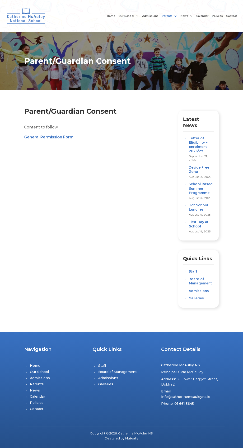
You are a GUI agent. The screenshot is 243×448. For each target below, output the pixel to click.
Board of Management (200, 281)
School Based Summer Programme (201, 188)
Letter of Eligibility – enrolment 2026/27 (198, 144)
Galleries (196, 298)
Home (111, 16)
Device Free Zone (199, 169)
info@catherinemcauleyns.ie (185, 397)
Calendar (202, 16)
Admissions (150, 16)
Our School (126, 16)
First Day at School (199, 224)
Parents (167, 16)
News (184, 16)
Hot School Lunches (198, 207)
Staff (193, 271)
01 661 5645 (184, 403)
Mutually (131, 438)
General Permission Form (49, 137)
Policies (217, 16)
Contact (231, 16)
